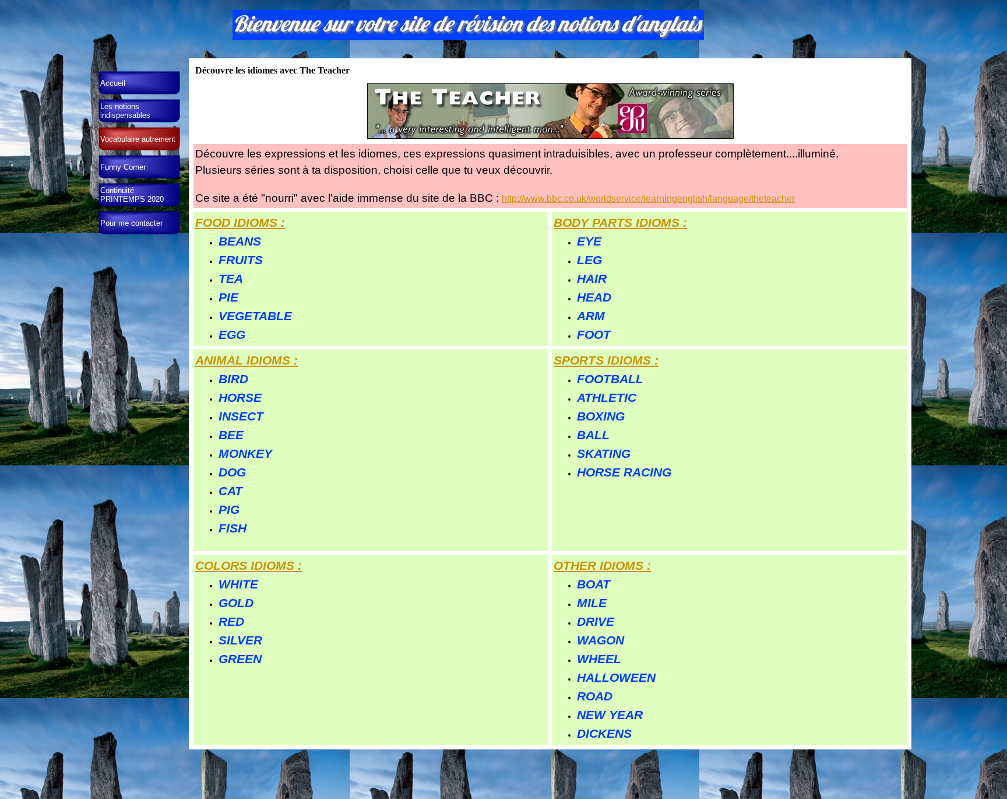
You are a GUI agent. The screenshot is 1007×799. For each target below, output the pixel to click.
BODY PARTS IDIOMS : (620, 223)
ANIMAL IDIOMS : (246, 360)
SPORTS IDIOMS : (606, 360)
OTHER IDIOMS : (602, 566)
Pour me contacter (131, 223)
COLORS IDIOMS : (248, 566)
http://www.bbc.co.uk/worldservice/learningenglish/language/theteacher (648, 199)
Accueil (112, 83)
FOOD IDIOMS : (240, 223)
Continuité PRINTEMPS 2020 (132, 195)
